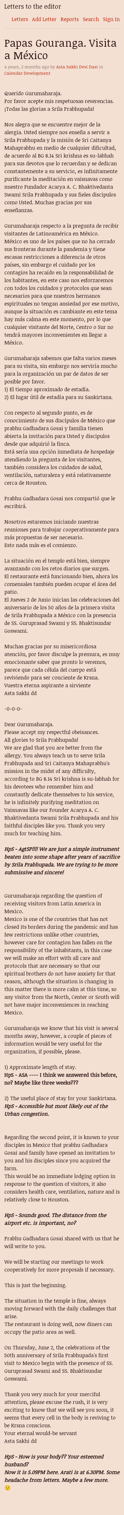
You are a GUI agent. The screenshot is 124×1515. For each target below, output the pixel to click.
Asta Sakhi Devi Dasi (77, 67)
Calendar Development (27, 73)
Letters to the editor (32, 6)
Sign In (111, 19)
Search (91, 19)
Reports (70, 19)
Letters (20, 19)
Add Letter (44, 19)
